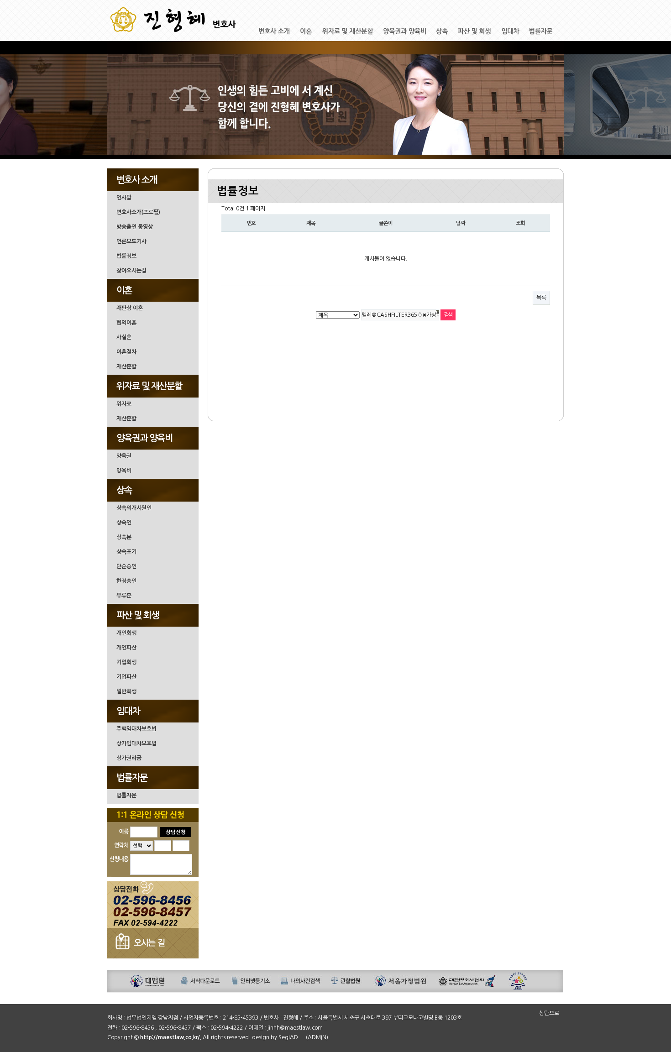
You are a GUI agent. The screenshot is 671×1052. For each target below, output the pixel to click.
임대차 (128, 711)
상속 (124, 490)
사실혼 (123, 337)
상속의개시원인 (134, 508)
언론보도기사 (131, 241)
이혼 (124, 290)
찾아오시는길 (131, 270)
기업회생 (126, 662)
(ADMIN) (317, 1037)
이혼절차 (126, 352)
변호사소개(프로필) (138, 212)
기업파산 (126, 677)
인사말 (123, 197)
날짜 (460, 223)
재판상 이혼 (129, 308)
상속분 (123, 537)
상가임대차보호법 (136, 743)
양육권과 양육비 (144, 438)
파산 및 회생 (137, 615)
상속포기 (126, 552)
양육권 (123, 456)
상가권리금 (129, 758)
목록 (541, 297)
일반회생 (126, 691)
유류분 (123, 595)
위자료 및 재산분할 (149, 386)
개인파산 (126, 647)
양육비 (123, 470)
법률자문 (131, 777)
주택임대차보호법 (136, 729)
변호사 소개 (136, 179)
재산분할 (126, 366)
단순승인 (126, 566)
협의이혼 (126, 322)
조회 (520, 223)
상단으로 (549, 1013)
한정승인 (126, 581)
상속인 (123, 522)
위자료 (123, 404)
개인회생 (126, 633)
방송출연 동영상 (134, 227)
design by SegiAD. (276, 1037)
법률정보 (126, 256)
